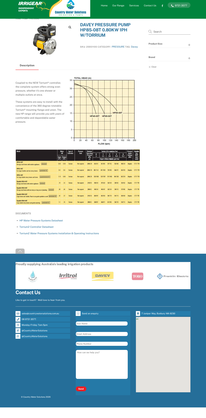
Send (81, 388)
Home (104, 5)
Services (134, 5)
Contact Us (150, 5)
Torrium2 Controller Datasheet (36, 226)
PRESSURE (34, 19)
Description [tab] (27, 65)
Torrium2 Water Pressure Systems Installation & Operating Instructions (59, 233)
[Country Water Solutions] (53, 16)
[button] (70, 27)
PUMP (25, 19)
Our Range (118, 5)
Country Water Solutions (34, 397)
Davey (134, 46)
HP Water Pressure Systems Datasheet (41, 220)
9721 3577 (180, 5)
